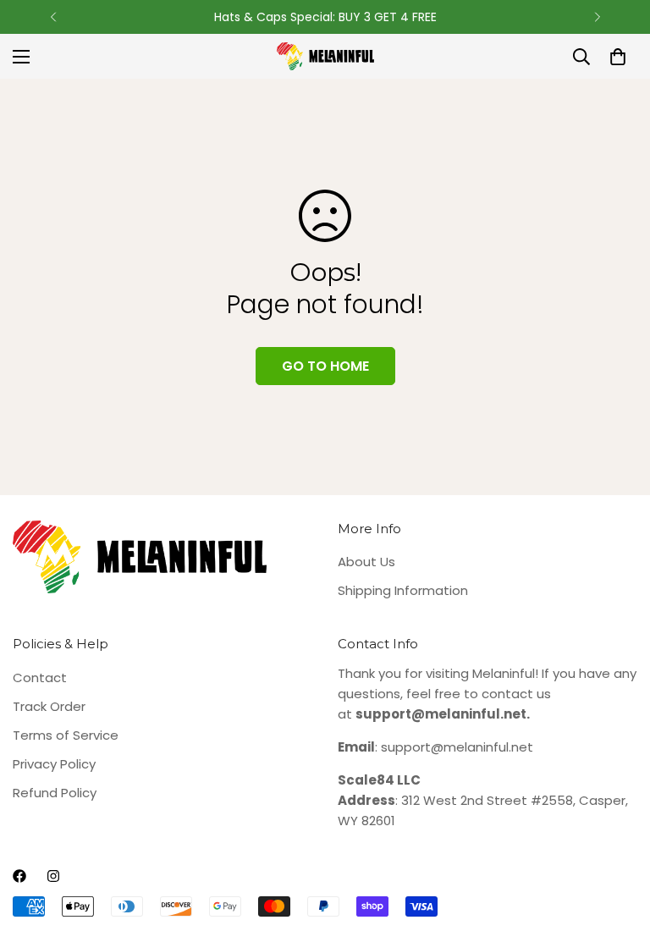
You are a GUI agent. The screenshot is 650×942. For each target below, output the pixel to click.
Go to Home (325, 366)
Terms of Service (65, 735)
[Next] (597, 17)
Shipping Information (403, 590)
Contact (40, 677)
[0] (617, 56)
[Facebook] (19, 876)
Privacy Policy (54, 764)
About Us (366, 561)
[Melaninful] (325, 56)
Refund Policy (54, 793)
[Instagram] (53, 876)
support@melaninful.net (457, 747)
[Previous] (53, 17)
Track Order (49, 706)
